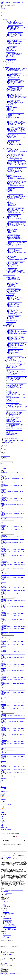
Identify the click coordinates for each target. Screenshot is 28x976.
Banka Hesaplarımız (7, 906)
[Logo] (14, 3)
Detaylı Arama (4, 464)
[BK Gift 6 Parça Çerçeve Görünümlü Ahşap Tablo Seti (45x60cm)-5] (14, 486)
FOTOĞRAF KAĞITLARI (9, 924)
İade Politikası (6, 912)
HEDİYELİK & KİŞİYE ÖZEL (10, 929)
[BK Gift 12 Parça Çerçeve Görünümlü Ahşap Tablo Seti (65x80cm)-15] (14, 640)
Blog (4, 904)
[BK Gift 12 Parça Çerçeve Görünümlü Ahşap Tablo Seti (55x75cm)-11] (14, 550)
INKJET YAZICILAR (8, 918)
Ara (1, 463)
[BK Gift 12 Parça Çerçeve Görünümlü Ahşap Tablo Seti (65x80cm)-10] (14, 704)
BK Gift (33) (4, 458)
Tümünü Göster (11, 319)
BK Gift (2, 477)
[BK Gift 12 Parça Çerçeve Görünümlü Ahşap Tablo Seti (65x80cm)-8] (14, 729)
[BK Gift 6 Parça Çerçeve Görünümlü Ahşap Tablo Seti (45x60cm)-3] (14, 512)
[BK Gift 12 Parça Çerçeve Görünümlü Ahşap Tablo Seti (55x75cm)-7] (14, 601)
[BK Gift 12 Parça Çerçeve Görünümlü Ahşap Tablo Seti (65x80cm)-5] (14, 768)
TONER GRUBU (7, 921)
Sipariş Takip (6, 910)
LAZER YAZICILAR (7, 920)
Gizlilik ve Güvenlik (7, 914)
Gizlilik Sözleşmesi (7, 933)
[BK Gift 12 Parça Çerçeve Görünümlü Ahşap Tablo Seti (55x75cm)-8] (14, 589)
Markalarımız (6, 902)
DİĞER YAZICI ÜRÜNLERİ (9, 927)
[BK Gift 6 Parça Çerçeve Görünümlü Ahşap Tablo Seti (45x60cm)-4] (14, 499)
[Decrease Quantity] (1, 482)
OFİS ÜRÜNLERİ (7, 928)
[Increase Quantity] (14, 482)
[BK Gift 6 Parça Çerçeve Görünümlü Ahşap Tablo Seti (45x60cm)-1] (14, 537)
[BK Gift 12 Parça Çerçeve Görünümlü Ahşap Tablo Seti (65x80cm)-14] (14, 652)
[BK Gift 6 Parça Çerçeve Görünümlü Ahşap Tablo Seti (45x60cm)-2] (14, 525)
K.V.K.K (5, 936)
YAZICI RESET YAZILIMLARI (10, 925)
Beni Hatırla (4, 962)
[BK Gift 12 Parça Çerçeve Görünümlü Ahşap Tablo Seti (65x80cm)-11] (14, 691)
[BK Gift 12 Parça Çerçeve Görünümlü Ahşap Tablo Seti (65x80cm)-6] (14, 755)
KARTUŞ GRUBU (7, 923)
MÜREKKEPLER (7, 922)
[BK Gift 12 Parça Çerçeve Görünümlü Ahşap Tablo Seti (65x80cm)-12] (14, 678)
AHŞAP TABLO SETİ (8, 442)
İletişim (4, 905)
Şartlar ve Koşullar (7, 937)
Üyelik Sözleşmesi (7, 935)
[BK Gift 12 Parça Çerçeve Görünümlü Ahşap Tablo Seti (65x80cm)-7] (14, 742)
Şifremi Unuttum (4, 963)
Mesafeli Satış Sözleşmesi (8, 913)
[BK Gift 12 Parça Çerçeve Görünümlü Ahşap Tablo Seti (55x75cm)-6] (14, 614)
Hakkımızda (5, 901)
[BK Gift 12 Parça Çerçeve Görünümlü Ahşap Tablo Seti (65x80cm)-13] (14, 665)
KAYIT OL (15, 946)
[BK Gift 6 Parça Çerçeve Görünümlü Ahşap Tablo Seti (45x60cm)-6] (14, 473)
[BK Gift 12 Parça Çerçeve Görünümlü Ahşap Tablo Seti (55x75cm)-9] (14, 576)
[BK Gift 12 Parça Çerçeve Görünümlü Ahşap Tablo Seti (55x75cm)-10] (14, 563)
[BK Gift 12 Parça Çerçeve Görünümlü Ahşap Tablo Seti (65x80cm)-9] (14, 716)
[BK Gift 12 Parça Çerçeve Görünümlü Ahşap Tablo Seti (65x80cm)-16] (14, 627)
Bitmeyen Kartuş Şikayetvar (6, 857)
